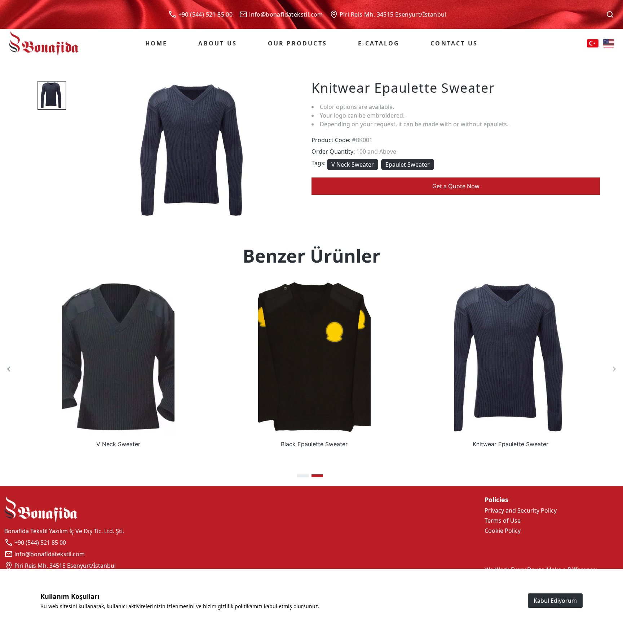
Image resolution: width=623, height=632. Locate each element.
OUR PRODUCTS (297, 43)
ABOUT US (217, 43)
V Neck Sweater (352, 164)
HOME (156, 43)
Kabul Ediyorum (555, 601)
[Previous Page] (8, 369)
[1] (303, 475)
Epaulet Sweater (407, 164)
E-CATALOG (379, 43)
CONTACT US (454, 43)
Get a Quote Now (456, 186)
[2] (317, 475)
